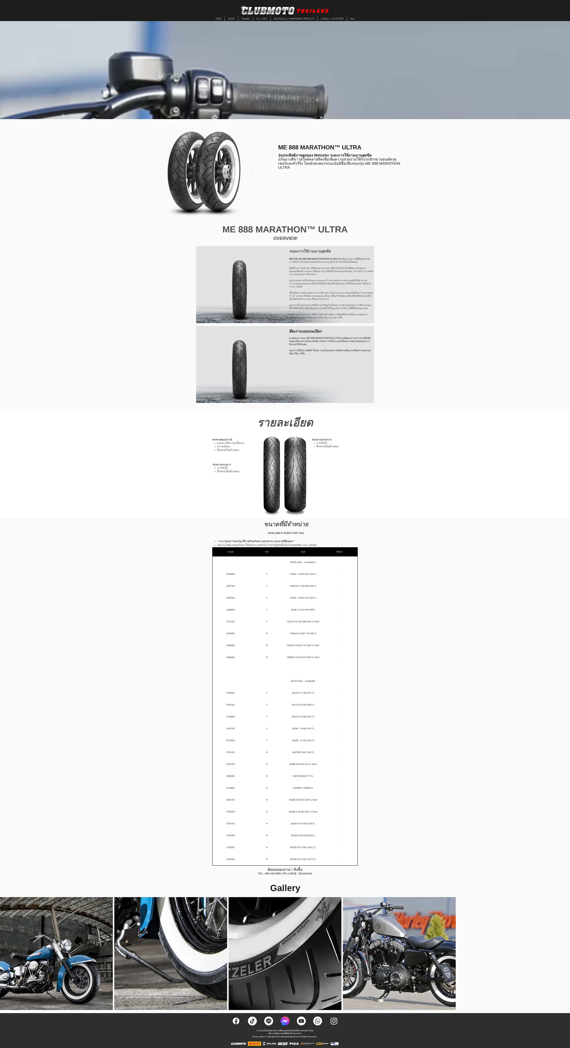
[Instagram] (334, 1021)
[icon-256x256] (285, 1021)
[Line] (268, 1021)
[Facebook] (236, 1021)
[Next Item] (252, 171)
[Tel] (317, 1021)
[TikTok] (252, 1021)
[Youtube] (301, 1021)
